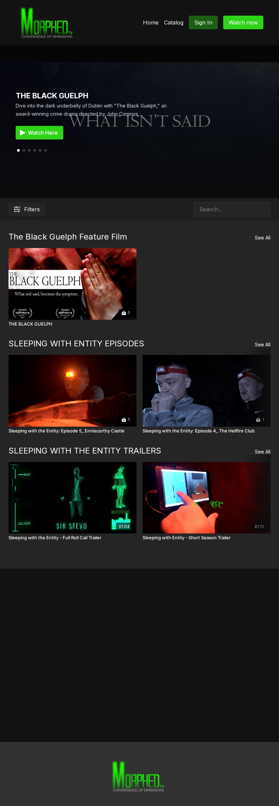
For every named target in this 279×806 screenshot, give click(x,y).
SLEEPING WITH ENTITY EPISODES (76, 343)
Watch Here (43, 132)
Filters (32, 209)
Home (151, 22)
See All (262, 238)
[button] (23, 150)
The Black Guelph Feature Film (68, 237)
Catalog (173, 22)
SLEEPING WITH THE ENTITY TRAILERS (85, 451)
